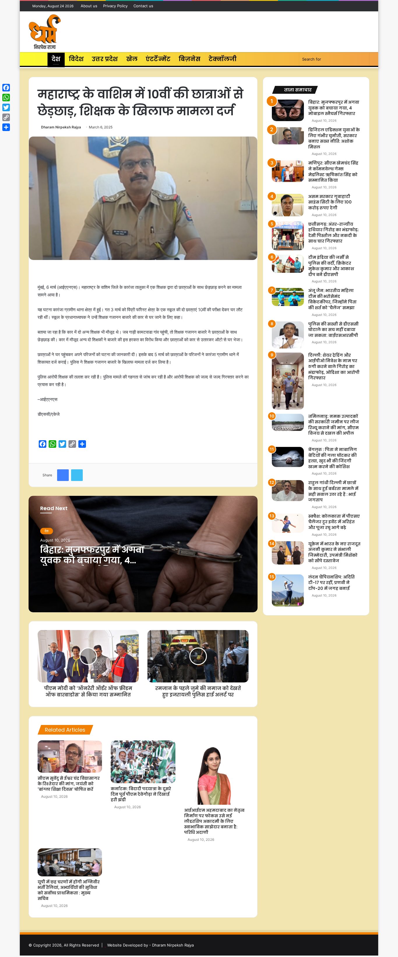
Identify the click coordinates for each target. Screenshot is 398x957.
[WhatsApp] (6, 97)
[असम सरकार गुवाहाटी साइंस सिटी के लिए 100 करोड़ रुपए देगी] (288, 205)
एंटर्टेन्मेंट (158, 59)
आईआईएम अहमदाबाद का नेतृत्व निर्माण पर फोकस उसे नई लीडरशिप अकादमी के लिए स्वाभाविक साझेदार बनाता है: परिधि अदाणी (214, 821)
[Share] (6, 127)
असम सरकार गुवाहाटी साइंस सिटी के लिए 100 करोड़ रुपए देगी (330, 202)
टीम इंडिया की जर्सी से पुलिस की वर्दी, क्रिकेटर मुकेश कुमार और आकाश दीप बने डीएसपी (331, 265)
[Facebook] (6, 88)
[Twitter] (6, 107)
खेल (132, 59)
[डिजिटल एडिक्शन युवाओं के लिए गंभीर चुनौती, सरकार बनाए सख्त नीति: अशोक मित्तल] (288, 135)
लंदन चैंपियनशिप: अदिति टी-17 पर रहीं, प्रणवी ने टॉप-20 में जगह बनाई (331, 582)
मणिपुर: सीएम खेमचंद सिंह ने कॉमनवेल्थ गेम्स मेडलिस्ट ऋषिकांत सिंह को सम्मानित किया (333, 171)
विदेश (76, 59)
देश (56, 59)
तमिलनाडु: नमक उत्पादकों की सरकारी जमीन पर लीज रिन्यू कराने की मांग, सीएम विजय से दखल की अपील (333, 424)
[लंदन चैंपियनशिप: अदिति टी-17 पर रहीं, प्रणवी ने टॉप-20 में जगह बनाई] (288, 590)
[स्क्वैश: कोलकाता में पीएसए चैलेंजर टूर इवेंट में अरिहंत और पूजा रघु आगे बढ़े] (288, 523)
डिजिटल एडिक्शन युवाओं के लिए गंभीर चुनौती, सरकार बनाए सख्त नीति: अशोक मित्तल (334, 138)
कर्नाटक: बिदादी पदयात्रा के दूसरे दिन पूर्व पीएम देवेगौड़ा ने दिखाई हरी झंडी (141, 794)
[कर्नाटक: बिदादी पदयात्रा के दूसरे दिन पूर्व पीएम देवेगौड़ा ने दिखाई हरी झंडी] (143, 761)
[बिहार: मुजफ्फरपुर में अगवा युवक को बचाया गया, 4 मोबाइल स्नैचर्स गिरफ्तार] (288, 110)
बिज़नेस (189, 59)
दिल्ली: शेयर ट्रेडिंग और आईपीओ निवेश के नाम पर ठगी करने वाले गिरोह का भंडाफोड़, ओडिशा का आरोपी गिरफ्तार (334, 366)
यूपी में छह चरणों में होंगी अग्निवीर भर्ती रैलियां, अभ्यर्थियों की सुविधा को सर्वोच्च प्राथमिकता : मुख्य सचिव (69, 890)
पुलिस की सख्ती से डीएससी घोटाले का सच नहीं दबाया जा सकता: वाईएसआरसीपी (333, 329)
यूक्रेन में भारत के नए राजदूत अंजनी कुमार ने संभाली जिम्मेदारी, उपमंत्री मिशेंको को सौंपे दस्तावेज (334, 552)
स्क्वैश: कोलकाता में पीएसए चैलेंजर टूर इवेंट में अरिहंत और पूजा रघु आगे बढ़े (334, 521)
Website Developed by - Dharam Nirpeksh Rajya (150, 945)
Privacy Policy (115, 5)
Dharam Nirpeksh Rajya (61, 127)
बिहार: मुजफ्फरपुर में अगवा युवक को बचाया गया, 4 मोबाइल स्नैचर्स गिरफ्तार (92, 560)
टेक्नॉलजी (223, 59)
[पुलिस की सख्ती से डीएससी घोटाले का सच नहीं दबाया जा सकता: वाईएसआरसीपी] (288, 335)
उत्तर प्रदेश (105, 59)
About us (89, 5)
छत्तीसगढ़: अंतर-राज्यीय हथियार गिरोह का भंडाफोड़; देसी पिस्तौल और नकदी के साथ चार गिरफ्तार (333, 232)
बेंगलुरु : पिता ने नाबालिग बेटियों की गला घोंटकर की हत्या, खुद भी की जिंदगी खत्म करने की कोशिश (332, 458)
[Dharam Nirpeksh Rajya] (45, 31)
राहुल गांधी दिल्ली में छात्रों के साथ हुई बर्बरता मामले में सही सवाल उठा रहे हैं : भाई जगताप (333, 491)
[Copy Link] (6, 117)
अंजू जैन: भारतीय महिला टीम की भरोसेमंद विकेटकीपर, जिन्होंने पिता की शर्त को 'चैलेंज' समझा (332, 299)
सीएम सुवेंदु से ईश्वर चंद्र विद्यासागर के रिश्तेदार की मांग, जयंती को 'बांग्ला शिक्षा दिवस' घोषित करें (69, 783)
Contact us (143, 5)
